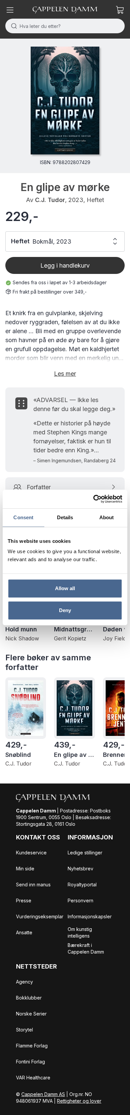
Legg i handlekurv (65, 265)
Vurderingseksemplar (39, 916)
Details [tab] (65, 517)
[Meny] (10, 10)
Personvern (80, 900)
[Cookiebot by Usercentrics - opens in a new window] (93, 499)
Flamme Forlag (32, 1045)
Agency (24, 982)
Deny (65, 610)
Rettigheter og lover (79, 1101)
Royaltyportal (82, 884)
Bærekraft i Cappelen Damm (86, 948)
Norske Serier (31, 1013)
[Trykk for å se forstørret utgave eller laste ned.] (65, 100)
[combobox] (65, 26)
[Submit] (12, 26)
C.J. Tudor (50, 199)
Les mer (65, 373)
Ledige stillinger (85, 852)
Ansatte (24, 932)
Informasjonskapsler (90, 916)
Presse (23, 900)
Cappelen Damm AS (43, 1094)
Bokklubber (29, 998)
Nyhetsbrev (80, 868)
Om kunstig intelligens (80, 932)
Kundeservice (31, 852)
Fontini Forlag (30, 1061)
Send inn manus (33, 884)
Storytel (24, 1029)
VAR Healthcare (33, 1077)
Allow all (65, 588)
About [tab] (106, 517)
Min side (25, 868)
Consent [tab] (23, 517)
